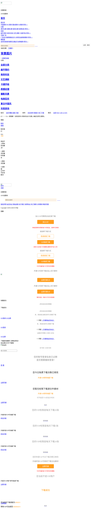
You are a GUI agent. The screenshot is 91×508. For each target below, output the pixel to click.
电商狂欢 (5, 99)
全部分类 (5, 65)
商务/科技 (10, 33)
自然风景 (3, 41)
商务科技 (5, 74)
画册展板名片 (10, 37)
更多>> (25, 24)
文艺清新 (5, 79)
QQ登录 (3, 318)
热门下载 (41, 113)
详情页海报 (5, 58)
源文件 (3, 22)
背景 (2, 31)
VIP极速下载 (45, 242)
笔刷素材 (25, 37)
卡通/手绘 (23, 33)
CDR (61, 113)
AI (63, 113)
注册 (84, 45)
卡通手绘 (5, 84)
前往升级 (3, 418)
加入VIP (45, 222)
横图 (10, 113)
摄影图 (3, 39)
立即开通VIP (45, 280)
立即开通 (3, 382)
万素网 (10, 48)
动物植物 (20, 41)
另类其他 (5, 108)
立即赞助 (3, 503)
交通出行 (15, 41)
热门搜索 (34, 204)
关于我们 (22, 204)
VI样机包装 (18, 37)
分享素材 (40, 204)
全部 (7, 113)
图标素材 (15, 24)
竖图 (13, 113)
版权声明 (3, 204)
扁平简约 (5, 70)
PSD (58, 113)
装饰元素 (15, 29)
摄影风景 (5, 94)
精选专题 (46, 204)
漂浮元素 (3, 29)
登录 (88, 45)
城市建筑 (9, 41)
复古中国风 (6, 104)
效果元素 (9, 29)
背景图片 (6, 53)
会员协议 (9, 204)
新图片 (36, 113)
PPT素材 (9, 24)
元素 (2, 27)
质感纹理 (5, 89)
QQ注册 (8, 318)
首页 (3, 18)
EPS (66, 113)
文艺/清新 (17, 33)
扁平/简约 (4, 33)
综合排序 (30, 113)
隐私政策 (15, 204)
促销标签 (22, 29)
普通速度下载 (45, 236)
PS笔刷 (20, 24)
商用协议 (28, 204)
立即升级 (3, 484)
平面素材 (3, 24)
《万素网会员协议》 (48, 320)
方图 (17, 113)
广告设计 (3, 37)
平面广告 (3, 35)
